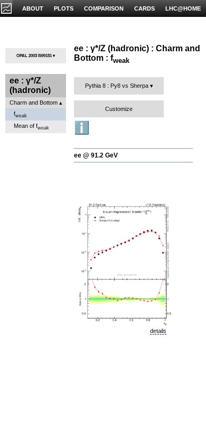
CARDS (144, 8)
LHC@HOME (183, 8)
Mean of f (31, 127)
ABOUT (32, 8)
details (158, 331)
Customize (119, 109)
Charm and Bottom (34, 102)
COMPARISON (104, 8)
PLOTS (63, 8)
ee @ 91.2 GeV (96, 155)
